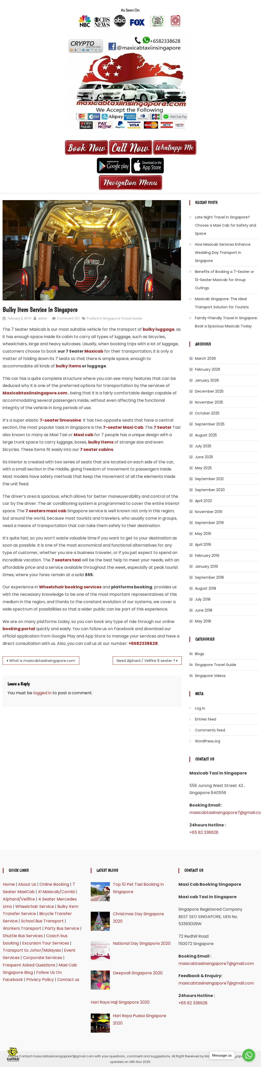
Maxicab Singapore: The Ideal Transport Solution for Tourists (222, 303)
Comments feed (210, 730)
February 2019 (207, 555)
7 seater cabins (96, 449)
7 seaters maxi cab (45, 511)
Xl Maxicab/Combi (56, 892)
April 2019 (203, 544)
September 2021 (209, 478)
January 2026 (207, 380)
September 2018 (209, 577)
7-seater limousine (60, 420)
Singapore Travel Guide (122, 318)
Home (9, 884)
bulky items (68, 366)
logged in (42, 693)
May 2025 (203, 467)
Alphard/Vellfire (19, 899)
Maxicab (93, 351)
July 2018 (203, 599)
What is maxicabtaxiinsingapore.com (42, 660)
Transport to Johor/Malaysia (32, 950)
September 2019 (209, 522)
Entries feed (205, 719)
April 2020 (203, 500)
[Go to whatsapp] (248, 1055)
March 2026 (205, 358)
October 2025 (207, 413)
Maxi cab (83, 435)
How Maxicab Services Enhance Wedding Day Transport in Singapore (223, 252)
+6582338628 (143, 643)
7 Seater (163, 427)
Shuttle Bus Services (23, 936)
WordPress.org (207, 741)
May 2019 (203, 533)
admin (42, 318)
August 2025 (206, 435)
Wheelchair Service (34, 906)
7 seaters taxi (66, 560)
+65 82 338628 (203, 832)
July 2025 (203, 446)
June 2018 (203, 610)
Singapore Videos (210, 675)
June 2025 (204, 457)
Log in (200, 708)
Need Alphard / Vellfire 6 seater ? (146, 660)
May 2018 (203, 621)
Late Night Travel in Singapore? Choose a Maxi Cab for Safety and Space (225, 225)
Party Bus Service (62, 928)
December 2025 (209, 391)
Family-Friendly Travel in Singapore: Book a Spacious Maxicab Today (226, 322)
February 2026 (207, 369)
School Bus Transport (42, 921)
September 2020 (210, 489)
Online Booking (54, 884)
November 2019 (208, 511)
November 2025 (209, 402)
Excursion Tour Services (45, 943)
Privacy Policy (40, 979)
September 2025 (210, 424)
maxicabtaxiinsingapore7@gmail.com (216, 963)
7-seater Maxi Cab (123, 427)
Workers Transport (22, 928)
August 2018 (205, 588)
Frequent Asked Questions (29, 965)
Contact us (68, 979)
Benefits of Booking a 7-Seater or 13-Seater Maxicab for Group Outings (224, 279)
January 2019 (206, 566)
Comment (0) (68, 318)
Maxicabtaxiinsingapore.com (35, 393)
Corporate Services (42, 958)
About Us (27, 884)
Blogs (199, 653)
